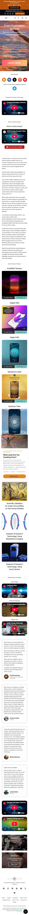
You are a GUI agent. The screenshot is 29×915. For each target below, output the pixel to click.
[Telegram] (21, 888)
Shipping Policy (6, 900)
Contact (9, 898)
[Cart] (22, 18)
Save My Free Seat (14, 7)
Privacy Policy (23, 898)
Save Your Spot (20, 13)
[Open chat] (25, 911)
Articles (14, 902)
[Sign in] (18, 18)
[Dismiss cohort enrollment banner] (27, 12)
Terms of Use (15, 900)
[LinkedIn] (12, 888)
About (3, 898)
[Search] (15, 18)
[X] (15, 80)
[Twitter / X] (25, 888)
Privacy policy (19, 910)
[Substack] (4, 80)
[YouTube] (25, 80)
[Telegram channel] (15, 88)
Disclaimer (15, 898)
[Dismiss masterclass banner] (27, 5)
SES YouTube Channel (16, 147)
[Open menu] (26, 18)
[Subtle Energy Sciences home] (6, 18)
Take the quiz (14, 476)
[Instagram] (20, 80)
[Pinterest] (16, 888)
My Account (24, 900)
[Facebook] (9, 80)
